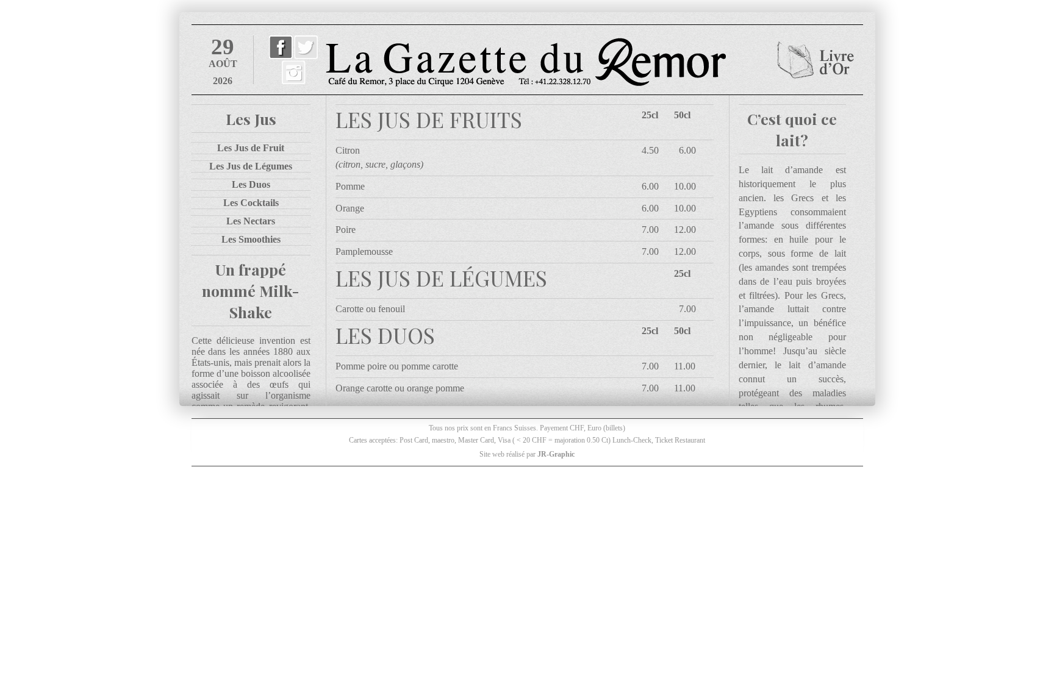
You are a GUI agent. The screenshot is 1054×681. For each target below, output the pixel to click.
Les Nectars (250, 221)
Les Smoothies (251, 239)
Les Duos (251, 184)
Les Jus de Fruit (250, 148)
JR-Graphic (556, 454)
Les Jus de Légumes (250, 166)
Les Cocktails (251, 203)
